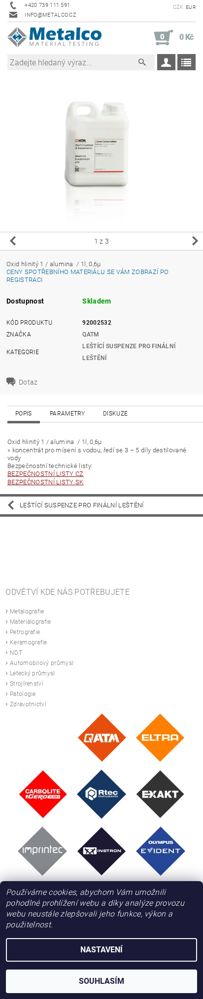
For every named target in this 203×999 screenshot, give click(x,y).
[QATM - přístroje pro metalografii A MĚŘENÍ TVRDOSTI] (101, 737)
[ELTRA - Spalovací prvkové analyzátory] (160, 737)
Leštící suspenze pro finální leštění (82, 505)
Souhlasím (101, 981)
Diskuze (115, 413)
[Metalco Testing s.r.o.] (54, 38)
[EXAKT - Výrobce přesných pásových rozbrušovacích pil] (160, 793)
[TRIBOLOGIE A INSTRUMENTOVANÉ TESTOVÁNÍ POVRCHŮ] (101, 793)
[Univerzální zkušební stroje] (101, 850)
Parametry (67, 413)
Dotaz (28, 382)
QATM (90, 334)
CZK (178, 7)
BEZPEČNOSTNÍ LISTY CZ (45, 473)
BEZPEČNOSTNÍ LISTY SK (45, 482)
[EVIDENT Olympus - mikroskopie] (160, 850)
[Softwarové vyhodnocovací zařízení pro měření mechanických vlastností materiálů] (42, 850)
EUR (191, 7)
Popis (23, 413)
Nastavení (101, 949)
